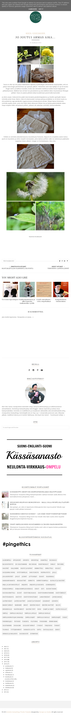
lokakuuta (8, 668)
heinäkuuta (8, 674)
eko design (32, 564)
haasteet (6, 568)
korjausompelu (8, 589)
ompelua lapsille (30, 613)
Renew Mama (53, 621)
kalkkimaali (50, 576)
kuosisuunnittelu (9, 593)
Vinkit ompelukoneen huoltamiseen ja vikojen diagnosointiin (36, 524)
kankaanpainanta (9, 580)
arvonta (26, 560)
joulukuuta (8, 666)
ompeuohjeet (56, 617)
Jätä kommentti (8, 261)
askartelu (44, 560)
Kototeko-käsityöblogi (13, 712)
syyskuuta (8, 670)
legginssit (46, 601)
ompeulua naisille (43, 617)
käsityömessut (61, 593)
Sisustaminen (39, 33)
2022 (5, 646)
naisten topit (30, 609)
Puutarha (34, 621)
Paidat (65, 617)
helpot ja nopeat (26, 568)
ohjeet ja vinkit (48, 609)
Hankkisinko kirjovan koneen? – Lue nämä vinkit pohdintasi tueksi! (38, 514)
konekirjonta (50, 584)
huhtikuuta (8, 683)
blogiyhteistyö (8, 564)
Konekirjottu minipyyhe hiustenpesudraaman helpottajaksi (35, 492)
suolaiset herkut (29, 625)
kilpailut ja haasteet (57, 580)
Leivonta (55, 601)
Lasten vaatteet (19, 601)
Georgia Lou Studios (45, 712)
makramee (18, 605)
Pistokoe (17, 621)
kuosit (19, 593)
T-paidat (40, 625)
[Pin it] (67, 261)
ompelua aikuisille (16, 613)
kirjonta (25, 584)
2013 (5, 690)
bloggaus (53, 560)
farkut (53, 564)
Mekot (26, 605)
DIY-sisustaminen (21, 564)
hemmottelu (39, 568)
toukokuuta (8, 681)
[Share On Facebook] (62, 261)
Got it (41, 9)
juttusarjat (33, 576)
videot (57, 629)
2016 (5, 659)
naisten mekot (19, 609)
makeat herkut (8, 605)
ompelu (5, 613)
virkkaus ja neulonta (10, 633)
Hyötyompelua (22, 572)
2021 (5, 648)
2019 (5, 653)
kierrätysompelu (42, 580)
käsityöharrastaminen (46, 593)
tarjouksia (48, 625)
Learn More (32, 9)
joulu (54, 572)
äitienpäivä (34, 633)
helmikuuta (8, 687)
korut (37, 589)
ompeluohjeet (30, 617)
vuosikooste (24, 633)
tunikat (57, 625)
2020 (5, 651)
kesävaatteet (21, 580)
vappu (39, 629)
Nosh (39, 609)
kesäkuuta (8, 677)
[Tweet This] (59, 261)
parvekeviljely (7, 621)
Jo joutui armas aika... (11, 679)
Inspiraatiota (45, 572)
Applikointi (17, 560)
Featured (60, 564)
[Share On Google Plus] (65, 261)
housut (58, 568)
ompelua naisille (44, 613)
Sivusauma (17, 625)
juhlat (17, 576)
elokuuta (8, 672)
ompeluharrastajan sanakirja (13, 617)
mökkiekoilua (7, 609)
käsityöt (19, 597)
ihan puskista (34, 572)
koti (42, 589)
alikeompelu (7, 560)
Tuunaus (6, 629)
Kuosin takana (51, 589)
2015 (5, 661)
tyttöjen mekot (16, 629)
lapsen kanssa (57, 597)
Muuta (29, 33)
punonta (25, 621)
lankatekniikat (45, 597)
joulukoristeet (8, 576)
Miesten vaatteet (48, 605)
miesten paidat (35, 605)
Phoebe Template (25, 712)
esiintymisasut (43, 564)
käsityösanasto (8, 597)
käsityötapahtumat (31, 597)
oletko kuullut (61, 609)
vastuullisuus (48, 629)
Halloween (15, 568)
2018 (5, 655)
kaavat (41, 576)
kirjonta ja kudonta (37, 584)
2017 (5, 657)
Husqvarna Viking (9, 572)
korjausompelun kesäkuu (24, 589)
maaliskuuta (9, 685)
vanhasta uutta (29, 629)
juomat (24, 576)
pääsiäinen (43, 621)
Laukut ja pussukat (34, 601)
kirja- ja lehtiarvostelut (11, 584)
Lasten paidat (7, 601)
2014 (5, 664)
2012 (5, 692)
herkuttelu (49, 568)
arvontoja (35, 560)
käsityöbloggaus (30, 593)
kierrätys (31, 580)
